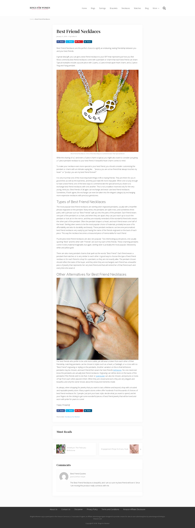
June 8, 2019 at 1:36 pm (77, 477)
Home (32, 19)
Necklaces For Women (72, 417)
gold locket (100, 376)
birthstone (117, 370)
